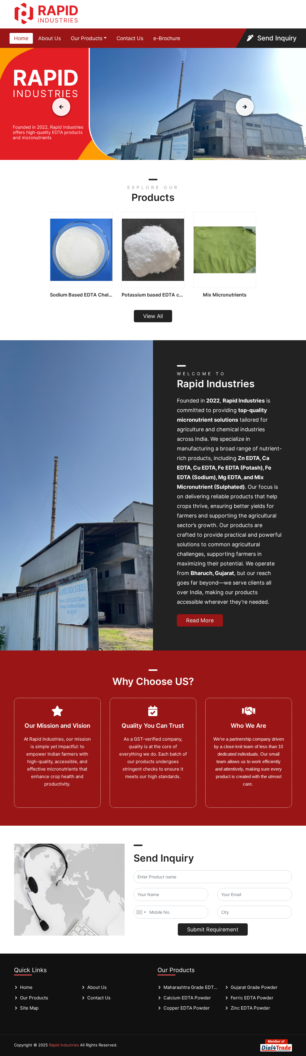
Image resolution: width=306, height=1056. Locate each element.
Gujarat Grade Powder (254, 987)
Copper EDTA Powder (186, 1008)
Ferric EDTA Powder (252, 998)
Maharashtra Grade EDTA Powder (191, 987)
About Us (49, 38)
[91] (141, 912)
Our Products (86, 38)
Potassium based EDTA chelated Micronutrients (153, 295)
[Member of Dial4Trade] (276, 1045)
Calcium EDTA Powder (187, 998)
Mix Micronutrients (225, 295)
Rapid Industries (64, 1045)
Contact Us (130, 38)
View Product (81, 250)
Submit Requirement (212, 929)
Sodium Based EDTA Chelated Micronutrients (81, 295)
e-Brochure (166, 38)
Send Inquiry (275, 38)
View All (153, 316)
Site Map (29, 1008)
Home (21, 38)
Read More (200, 620)
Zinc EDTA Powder (250, 1008)
